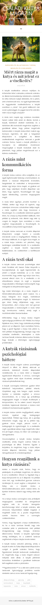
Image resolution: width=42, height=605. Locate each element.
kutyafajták (26, 583)
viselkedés (32, 586)
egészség (21, 580)
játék (28, 580)
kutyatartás (7, 586)
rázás (16, 586)
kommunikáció (8, 583)
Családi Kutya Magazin (21, 11)
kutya (18, 583)
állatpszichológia (9, 580)
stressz (23, 586)
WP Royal (30, 601)
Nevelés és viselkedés (21, 68)
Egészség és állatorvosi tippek (20, 65)
